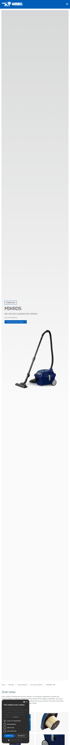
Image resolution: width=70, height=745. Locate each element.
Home (3, 685)
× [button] (26, 702)
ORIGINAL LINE (50, 685)
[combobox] (24, 702)
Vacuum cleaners (22, 685)
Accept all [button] (9, 735)
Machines (11, 685)
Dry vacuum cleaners (37, 685)
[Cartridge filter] (52, 722)
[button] (15, 740)
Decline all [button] (21, 735)
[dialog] (15, 721)
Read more (16, 717)
